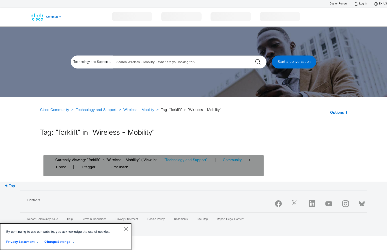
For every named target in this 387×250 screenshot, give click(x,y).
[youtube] (328, 203)
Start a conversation (294, 62)
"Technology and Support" (186, 160)
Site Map (202, 219)
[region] (66, 236)
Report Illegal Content (230, 219)
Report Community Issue (42, 219)
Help (70, 219)
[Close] (126, 229)
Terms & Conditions (94, 219)
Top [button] (12, 186)
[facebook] (278, 203)
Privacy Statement (20, 242)
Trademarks (181, 219)
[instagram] (345, 203)
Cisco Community (54, 110)
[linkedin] (312, 203)
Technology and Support (96, 110)
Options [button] (337, 112)
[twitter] (295, 203)
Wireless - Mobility (138, 110)
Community (232, 160)
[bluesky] (362, 203)
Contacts (33, 200)
